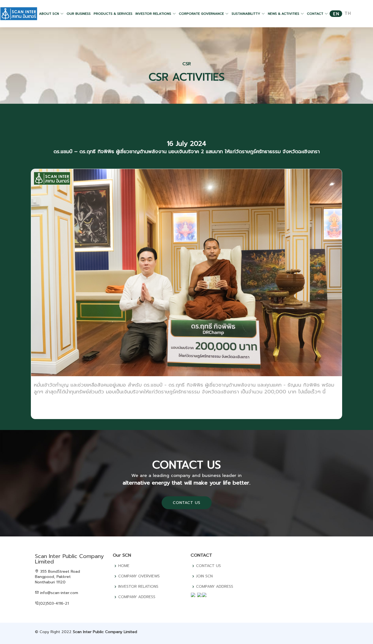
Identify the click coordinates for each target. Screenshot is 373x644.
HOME (123, 566)
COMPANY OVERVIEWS (139, 576)
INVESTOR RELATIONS (138, 587)
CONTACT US (186, 503)
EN (336, 14)
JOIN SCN (204, 576)
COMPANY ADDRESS (136, 597)
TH (348, 13)
